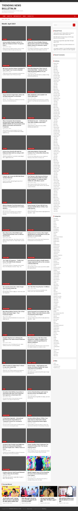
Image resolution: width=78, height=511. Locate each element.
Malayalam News (57, 307)
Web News (56, 354)
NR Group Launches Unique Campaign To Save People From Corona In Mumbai (14, 69)
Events (55, 265)
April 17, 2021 (30, 265)
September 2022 (57, 135)
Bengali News (56, 238)
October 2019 (56, 186)
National (55, 316)
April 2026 (55, 69)
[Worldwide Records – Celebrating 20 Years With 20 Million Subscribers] (39, 112)
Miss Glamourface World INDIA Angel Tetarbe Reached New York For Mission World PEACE (13, 234)
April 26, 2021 (5, 128)
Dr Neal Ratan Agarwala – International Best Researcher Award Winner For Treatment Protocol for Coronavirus (13, 420)
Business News (31, 469)
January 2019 (56, 200)
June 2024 (56, 103)
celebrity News (56, 252)
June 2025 (56, 84)
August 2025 (56, 81)
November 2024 (57, 95)
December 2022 (57, 130)
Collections (56, 253)
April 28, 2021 (5, 71)
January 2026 (56, 74)
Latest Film (56, 299)
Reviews (55, 332)
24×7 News (56, 218)
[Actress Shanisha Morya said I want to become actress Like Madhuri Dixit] (39, 383)
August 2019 (56, 189)
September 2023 (57, 116)
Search (74, 25)
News (24, 16)
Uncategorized (56, 349)
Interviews (56, 294)
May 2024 (55, 104)
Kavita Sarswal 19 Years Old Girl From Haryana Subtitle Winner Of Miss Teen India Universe (38, 207)
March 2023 (56, 125)
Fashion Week (56, 275)
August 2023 (56, 118)
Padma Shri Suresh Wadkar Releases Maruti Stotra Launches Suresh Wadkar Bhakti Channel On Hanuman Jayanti (38, 44)
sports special (56, 343)
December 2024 (57, 93)
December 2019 (57, 183)
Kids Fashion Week (57, 297)
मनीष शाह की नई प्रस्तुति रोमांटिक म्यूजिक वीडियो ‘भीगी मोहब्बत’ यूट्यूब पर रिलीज (48, 500)
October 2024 (56, 96)
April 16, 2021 (5, 316)
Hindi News (56, 288)
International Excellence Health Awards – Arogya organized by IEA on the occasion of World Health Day (39, 262)
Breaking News (6, 65)
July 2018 (55, 209)
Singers (29, 39)
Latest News (56, 302)
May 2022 (55, 141)
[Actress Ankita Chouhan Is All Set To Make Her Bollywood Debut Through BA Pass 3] (14, 33)
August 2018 (56, 208)
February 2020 (56, 180)
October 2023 (56, 115)
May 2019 (55, 194)
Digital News (56, 256)
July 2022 (55, 138)
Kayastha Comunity (57, 296)
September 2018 (57, 206)
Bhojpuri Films (56, 239)
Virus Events (56, 352)
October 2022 (56, 133)
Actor (55, 221)
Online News (56, 323)
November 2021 (57, 148)
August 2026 (56, 63)
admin (10, 46)
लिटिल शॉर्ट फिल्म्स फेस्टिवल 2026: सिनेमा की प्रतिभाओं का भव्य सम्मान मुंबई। (66, 500)
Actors (29, 362)
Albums (29, 65)
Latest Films (5, 173)
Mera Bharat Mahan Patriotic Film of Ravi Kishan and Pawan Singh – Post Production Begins (13, 313)
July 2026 (55, 64)
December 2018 (57, 202)
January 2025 (56, 92)
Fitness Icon (56, 281)
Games (55, 282)
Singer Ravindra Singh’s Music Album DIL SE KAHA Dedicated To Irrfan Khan (13, 95)
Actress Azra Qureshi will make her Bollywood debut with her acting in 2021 (13, 152)
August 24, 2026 (6, 503)
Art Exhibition (56, 229)
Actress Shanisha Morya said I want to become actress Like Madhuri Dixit (38, 392)
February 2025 (56, 90)
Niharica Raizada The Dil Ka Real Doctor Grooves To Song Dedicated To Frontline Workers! (13, 207)
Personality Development (58, 325)
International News (57, 293)
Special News (6, 257)
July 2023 (55, 119)
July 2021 (55, 154)
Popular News (56, 328)
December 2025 (57, 75)
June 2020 (56, 174)
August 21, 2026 (62, 503)
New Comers (56, 319)
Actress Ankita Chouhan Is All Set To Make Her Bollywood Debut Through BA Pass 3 (13, 44)
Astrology (55, 232)
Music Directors (57, 314)
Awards (29, 202)
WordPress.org (56, 367)
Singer (55, 335)
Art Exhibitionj (56, 230)
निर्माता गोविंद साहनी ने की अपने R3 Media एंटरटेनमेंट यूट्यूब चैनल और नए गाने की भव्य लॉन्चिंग (29, 500)
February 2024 (56, 109)
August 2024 (56, 99)
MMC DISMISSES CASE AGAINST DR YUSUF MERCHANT (37, 95)
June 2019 (56, 192)
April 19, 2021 (30, 237)
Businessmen (56, 247)
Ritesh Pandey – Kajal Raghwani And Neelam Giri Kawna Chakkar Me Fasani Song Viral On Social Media (38, 367)
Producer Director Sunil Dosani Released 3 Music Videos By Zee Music (13, 473)
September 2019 (57, 188)
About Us (9, 16)
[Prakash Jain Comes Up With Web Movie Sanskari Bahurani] (14, 167)
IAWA (4, 362)
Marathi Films (56, 310)
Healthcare (56, 287)
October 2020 (56, 168)
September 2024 (57, 98)
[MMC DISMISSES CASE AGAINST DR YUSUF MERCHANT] (39, 86)
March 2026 (56, 71)
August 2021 (56, 153)
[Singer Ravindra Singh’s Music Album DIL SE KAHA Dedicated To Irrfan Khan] (14, 86)
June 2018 (56, 211)
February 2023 (56, 127)
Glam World (56, 284)
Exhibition (55, 270)
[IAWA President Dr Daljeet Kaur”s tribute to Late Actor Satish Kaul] (14, 357)
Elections (55, 261)
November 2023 (57, 113)
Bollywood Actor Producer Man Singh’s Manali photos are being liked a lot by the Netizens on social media (39, 234)
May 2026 (55, 67)
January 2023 (56, 128)
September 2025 (57, 80)
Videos (55, 351)
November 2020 (57, 167)
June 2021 (56, 156)
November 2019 (57, 185)
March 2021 (56, 160)
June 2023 (56, 121)
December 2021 (57, 147)
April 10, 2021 (5, 422)
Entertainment (56, 262)
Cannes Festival (57, 250)
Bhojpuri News (6, 308)
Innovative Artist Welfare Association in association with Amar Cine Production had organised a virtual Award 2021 (13, 393)
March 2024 (56, 107)
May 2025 (55, 86)
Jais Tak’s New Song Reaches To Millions (39, 286)
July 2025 (55, 83)
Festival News (56, 276)
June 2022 (56, 139)
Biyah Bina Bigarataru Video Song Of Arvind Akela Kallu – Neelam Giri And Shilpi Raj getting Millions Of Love (37, 70)
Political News (56, 326)
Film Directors (56, 278)
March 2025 (56, 89)
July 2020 (55, 173)
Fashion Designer (57, 273)
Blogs (55, 243)
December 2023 (57, 112)
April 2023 (55, 124)
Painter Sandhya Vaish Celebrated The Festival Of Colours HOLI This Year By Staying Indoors (38, 446)
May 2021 (55, 157)
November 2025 (57, 77)
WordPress (44, 508)
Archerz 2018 (56, 227)
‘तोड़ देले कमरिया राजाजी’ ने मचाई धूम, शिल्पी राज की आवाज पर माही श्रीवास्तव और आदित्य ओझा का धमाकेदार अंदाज (11, 500)
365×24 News (56, 220)
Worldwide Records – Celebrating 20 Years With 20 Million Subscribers (37, 121)
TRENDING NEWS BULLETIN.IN (15, 508)
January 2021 (56, 163)
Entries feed (56, 364)
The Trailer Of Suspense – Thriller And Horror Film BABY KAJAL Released (13, 261)
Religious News (57, 331)
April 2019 (55, 195)
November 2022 (57, 131)
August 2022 (56, 136)
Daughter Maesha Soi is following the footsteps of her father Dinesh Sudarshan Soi (14, 339)
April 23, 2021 (5, 154)
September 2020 (57, 170)
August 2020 (56, 171)
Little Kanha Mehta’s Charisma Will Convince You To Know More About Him (38, 152)
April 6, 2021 (30, 422)
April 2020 (55, 177)
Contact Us (30, 16)
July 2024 (55, 101)
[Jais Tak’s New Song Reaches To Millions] (39, 278)
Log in (55, 363)
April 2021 (55, 159)
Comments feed (57, 366)
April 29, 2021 (5, 46)
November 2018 (57, 203)
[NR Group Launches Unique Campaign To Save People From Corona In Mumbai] (14, 59)
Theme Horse (29, 508)
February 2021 (56, 162)
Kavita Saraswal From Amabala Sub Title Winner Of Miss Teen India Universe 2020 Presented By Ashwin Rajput (39, 313)
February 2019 (56, 199)
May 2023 (55, 122)
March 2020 (56, 179)
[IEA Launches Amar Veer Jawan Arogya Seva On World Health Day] (14, 278)
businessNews (56, 249)
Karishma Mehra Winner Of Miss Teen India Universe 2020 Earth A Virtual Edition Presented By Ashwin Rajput (38, 420)
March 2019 (56, 197)
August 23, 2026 (25, 503)
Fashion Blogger (57, 271)
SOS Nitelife (56, 340)
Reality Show (56, 329)
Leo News (56, 305)
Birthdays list (17, 16)
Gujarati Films (56, 285)
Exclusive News (31, 257)
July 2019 (55, 191)
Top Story (55, 345)
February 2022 (56, 145)
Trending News (56, 346)
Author (55, 233)
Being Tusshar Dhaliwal (58, 236)
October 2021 (56, 150)
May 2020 (55, 176)
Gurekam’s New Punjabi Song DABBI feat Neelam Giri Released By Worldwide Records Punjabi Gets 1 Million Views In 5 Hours (14, 447)
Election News (56, 259)
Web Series (56, 355)
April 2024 (55, 106)
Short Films (56, 334)
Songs (55, 339)
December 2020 (57, 165)
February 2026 (56, 72)
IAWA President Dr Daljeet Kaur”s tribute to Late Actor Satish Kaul (13, 366)
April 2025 (55, 87)
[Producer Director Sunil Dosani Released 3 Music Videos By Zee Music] (14, 463)
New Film (55, 320)
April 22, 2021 (5, 179)
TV (54, 348)
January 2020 (56, 182)
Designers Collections (58, 255)
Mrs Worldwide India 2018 (59, 313)
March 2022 (56, 144)
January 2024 (56, 110)
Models (55, 311)
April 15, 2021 (5, 342)
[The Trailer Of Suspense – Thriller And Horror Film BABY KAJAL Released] (14, 251)
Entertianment (56, 264)
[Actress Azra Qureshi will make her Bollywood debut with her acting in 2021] (14, 142)
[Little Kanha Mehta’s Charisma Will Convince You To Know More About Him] (39, 142)
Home (4, 16)
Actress (5, 39)
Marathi (55, 308)
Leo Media (56, 303)
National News (56, 317)
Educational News (57, 258)
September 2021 (57, 151)
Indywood (55, 291)
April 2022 (55, 142)
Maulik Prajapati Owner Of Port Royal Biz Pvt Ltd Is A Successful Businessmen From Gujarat (38, 474)
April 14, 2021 (5, 396)
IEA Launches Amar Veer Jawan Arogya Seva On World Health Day (13, 287)
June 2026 (56, 66)
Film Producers (57, 279)
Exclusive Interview (57, 267)
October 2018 (56, 205)
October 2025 (56, 78)
